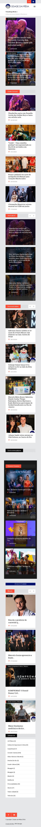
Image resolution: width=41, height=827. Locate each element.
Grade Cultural (11, 19)
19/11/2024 (13, 152)
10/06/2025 (13, 66)
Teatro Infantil (12, 792)
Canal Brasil (11, 749)
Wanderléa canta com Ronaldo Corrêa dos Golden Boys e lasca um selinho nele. (20, 41)
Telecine (10, 795)
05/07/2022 (13, 731)
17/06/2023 (13, 209)
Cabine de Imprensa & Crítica (15, 666)
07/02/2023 (13, 661)
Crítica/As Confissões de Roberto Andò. (16, 14)
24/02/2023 (12, 543)
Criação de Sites (10, 823)
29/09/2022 (13, 410)
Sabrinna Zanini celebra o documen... (17, 512)
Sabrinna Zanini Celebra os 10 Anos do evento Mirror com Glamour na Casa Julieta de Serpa (19, 334)
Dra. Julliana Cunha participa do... (20, 489)
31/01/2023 (12, 571)
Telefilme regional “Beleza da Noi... (18, 567)
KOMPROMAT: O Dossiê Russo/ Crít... (18, 691)
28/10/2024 (13, 339)
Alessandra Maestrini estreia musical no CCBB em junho (19, 205)
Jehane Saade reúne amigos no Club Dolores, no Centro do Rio (20, 436)
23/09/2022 (13, 440)
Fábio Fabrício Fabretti (15, 756)
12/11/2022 (13, 371)
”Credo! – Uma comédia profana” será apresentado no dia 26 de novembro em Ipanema (19, 146)
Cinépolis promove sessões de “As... (19, 539)
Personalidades (12, 784)
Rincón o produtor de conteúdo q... (17, 621)
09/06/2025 (13, 83)
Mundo (9, 596)
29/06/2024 (13, 181)
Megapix (10, 768)
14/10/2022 (13, 696)
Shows (10, 788)
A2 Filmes (11, 741)
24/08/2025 (13, 49)
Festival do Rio (12, 760)
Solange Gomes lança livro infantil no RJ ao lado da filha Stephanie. (20, 367)
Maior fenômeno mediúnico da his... (16, 727)
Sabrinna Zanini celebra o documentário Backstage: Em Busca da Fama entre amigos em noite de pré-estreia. (19, 76)
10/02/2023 (13, 625)
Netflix (10, 780)
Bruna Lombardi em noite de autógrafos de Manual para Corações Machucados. (19, 177)
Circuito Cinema (12, 53)
